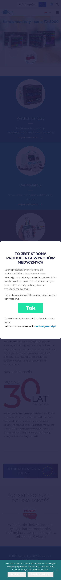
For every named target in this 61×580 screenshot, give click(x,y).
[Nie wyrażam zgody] (57, 569)
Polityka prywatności (40, 574)
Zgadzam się (17, 574)
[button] (30, 308)
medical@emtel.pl (45, 326)
